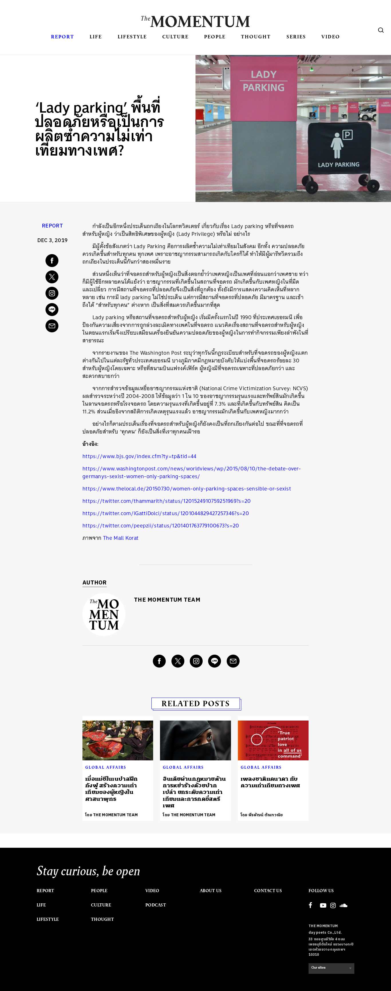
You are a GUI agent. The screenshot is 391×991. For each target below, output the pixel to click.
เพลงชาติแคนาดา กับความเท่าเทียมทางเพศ (270, 782)
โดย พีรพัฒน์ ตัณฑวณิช (262, 815)
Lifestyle (132, 36)
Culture (175, 36)
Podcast (155, 905)
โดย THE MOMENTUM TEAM (111, 815)
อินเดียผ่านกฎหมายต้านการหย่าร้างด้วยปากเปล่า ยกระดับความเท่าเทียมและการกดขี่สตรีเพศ (194, 792)
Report (62, 36)
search (381, 30)
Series (296, 36)
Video (330, 36)
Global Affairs (105, 767)
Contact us (268, 891)
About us (211, 891)
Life (96, 36)
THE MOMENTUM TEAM (167, 600)
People (215, 36)
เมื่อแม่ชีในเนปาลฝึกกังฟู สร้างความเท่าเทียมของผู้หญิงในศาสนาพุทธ (111, 788)
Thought (256, 36)
